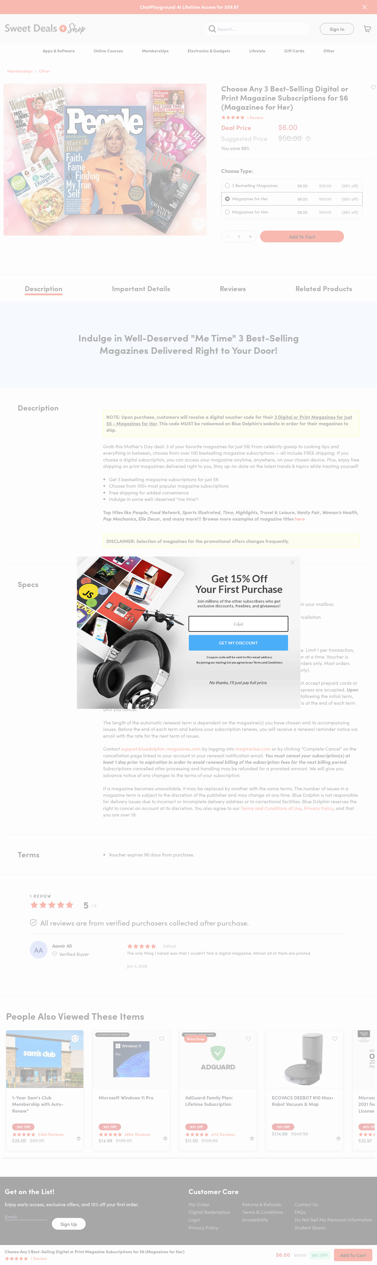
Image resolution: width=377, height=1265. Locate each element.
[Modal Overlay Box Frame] (189, 632)
